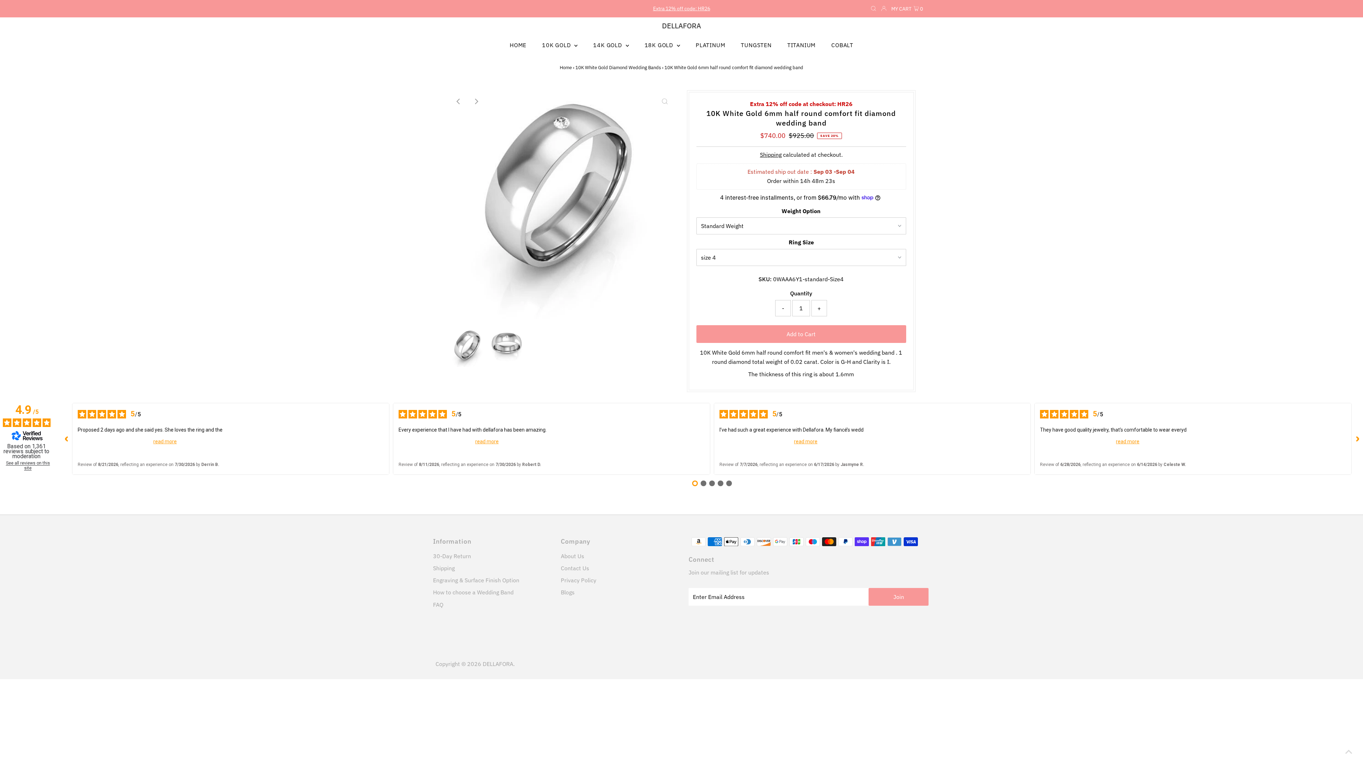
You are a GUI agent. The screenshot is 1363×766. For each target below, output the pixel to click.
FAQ (438, 604)
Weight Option (801, 211)
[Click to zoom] (665, 101)
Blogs (568, 592)
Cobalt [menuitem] (842, 45)
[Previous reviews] (66, 439)
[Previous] (458, 101)
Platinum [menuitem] (710, 45)
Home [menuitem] (518, 45)
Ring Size (801, 242)
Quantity (801, 293)
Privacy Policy (578, 580)
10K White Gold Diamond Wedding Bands (618, 68)
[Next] (476, 101)
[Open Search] (873, 9)
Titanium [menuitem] (801, 45)
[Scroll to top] (1349, 752)
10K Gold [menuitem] (557, 45)
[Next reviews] (1357, 439)
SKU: (765, 279)
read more (165, 441)
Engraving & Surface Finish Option (476, 580)
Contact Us (575, 568)
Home (566, 68)
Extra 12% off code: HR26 (681, 8)
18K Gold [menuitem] (660, 45)
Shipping (771, 154)
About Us (572, 556)
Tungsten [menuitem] (756, 45)
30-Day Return (452, 556)
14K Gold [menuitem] (608, 45)
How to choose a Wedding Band (473, 592)
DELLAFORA (681, 25)
